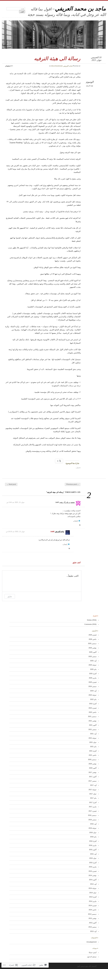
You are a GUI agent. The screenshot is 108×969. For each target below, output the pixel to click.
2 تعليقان (8, 66)
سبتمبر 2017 (92, 781)
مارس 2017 (92, 807)
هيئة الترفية (89, 86)
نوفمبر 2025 (92, 648)
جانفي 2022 (92, 712)
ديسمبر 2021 (92, 716)
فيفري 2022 (92, 708)
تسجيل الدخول (91, 957)
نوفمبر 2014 (92, 875)
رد (79, 524)
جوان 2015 (92, 858)
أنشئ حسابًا (92, 952)
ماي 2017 (93, 798)
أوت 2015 (93, 854)
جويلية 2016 (92, 828)
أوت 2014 (93, 884)
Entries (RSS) (91, 620)
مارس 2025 (92, 678)
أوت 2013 (93, 931)
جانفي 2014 (92, 910)
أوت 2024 (93, 691)
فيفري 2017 (92, 811)
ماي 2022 (93, 699)
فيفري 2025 (92, 682)
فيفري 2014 (92, 905)
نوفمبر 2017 (92, 772)
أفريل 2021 (92, 751)
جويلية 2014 (92, 888)
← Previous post (72, 484)
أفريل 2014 (92, 897)
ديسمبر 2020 (92, 759)
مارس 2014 (92, 901)
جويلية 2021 (92, 738)
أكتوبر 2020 (92, 768)
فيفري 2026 (92, 635)
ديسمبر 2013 (92, 914)
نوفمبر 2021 (92, 721)
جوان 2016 (92, 832)
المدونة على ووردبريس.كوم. (86, 966)
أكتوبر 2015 (92, 849)
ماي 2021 (93, 746)
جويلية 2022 (92, 695)
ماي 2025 (93, 669)
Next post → (11, 484)
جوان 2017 (92, 794)
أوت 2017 (93, 785)
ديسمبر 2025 (92, 643)
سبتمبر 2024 (92, 686)
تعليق (9, 596)
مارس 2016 (92, 845)
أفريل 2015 (92, 862)
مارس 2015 (92, 867)
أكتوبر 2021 (92, 725)
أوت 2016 (93, 824)
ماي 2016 (93, 837)
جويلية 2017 (92, 789)
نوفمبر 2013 (92, 918)
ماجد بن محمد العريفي (80, 9)
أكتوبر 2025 (92, 652)
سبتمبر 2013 (92, 927)
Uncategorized (57, 66)
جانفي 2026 (92, 639)
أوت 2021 (93, 734)
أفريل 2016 (92, 841)
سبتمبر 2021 (92, 729)
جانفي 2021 (92, 755)
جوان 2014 (92, 892)
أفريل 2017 (92, 802)
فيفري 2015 (92, 871)
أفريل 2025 (92, 673)
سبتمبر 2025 (92, 656)
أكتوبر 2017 (92, 776)
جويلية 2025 (92, 665)
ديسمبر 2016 (92, 815)
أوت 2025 (93, 661)
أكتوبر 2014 (92, 879)
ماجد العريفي (67, 66)
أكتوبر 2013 (92, 923)
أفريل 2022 (92, 703)
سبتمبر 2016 (92, 819)
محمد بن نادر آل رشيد (67, 502)
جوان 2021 (92, 742)
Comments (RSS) (90, 624)
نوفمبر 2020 (92, 764)
